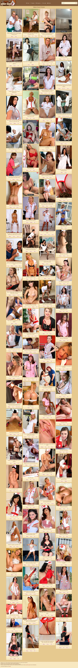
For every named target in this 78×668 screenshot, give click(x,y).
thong (51, 263)
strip (48, 615)
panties (35, 465)
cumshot (18, 378)
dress (49, 234)
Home (27, 3)
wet (47, 177)
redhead (34, 623)
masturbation (18, 406)
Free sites (44, 3)
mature (16, 36)
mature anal (15, 350)
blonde (36, 36)
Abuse (10, 666)
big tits (46, 93)
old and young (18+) (65, 116)
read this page (28, 664)
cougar (51, 206)
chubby (47, 389)
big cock (63, 88)
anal (19, 350)
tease (13, 406)
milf (32, 36)
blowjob (9, 350)
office (35, 251)
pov (10, 179)
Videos (49, 3)
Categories (38, 3)
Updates (32, 3)
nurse (12, 36)
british (47, 206)
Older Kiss (8, 3)
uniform (47, 149)
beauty (29, 306)
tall (26, 623)
